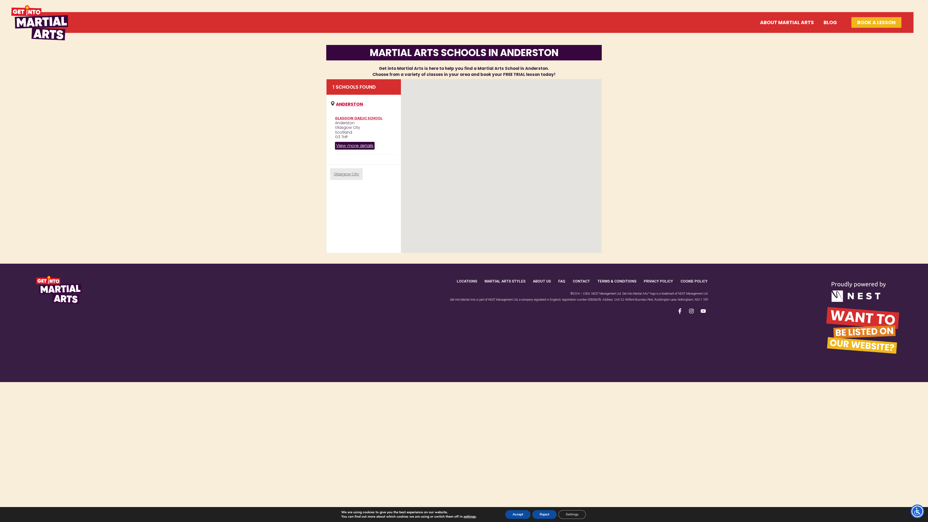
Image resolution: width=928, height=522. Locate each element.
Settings (572, 514)
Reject (544, 514)
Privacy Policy (658, 281)
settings (470, 517)
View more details (354, 146)
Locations (467, 281)
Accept (518, 514)
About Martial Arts (787, 22)
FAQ (561, 281)
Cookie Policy (694, 281)
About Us (542, 281)
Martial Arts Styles (505, 281)
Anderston (349, 104)
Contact (581, 281)
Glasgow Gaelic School (358, 118)
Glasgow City (346, 174)
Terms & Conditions (616, 281)
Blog (830, 22)
